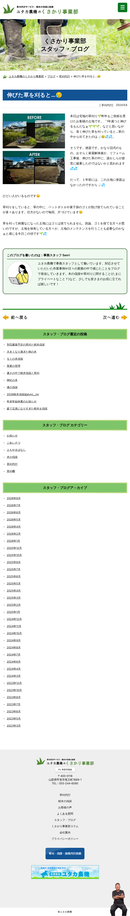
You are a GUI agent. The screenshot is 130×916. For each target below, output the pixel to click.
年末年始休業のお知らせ (22, 401)
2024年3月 (14, 676)
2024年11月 (14, 626)
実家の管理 (13, 366)
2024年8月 (14, 647)
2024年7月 (13, 654)
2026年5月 (14, 519)
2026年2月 (14, 533)
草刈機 (11, 471)
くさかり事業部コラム (65, 826)
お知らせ (12, 435)
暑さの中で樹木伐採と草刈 (23, 373)
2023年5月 (14, 718)
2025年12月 (14, 548)
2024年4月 (14, 668)
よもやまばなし (16, 449)
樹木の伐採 (65, 801)
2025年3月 (14, 597)
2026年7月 (13, 505)
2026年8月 (14, 498)
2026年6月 (14, 512)
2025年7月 (13, 569)
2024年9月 (14, 640)
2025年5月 (14, 583)
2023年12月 (14, 683)
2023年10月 (14, 690)
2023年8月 (14, 697)
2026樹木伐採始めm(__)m (23, 394)
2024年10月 (14, 633)
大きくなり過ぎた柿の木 (22, 351)
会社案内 (65, 832)
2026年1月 (13, 541)
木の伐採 (12, 457)
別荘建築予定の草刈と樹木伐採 (26, 344)
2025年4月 (14, 590)
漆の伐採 (12, 387)
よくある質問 (65, 813)
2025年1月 (13, 612)
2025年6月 (14, 576)
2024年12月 (14, 619)
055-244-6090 (68, 783)
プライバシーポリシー (65, 838)
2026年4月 (14, 526)
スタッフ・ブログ (65, 820)
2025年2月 (14, 604)
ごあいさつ (13, 442)
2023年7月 (13, 704)
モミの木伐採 (15, 358)
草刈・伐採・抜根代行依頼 (65, 853)
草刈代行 (106, 105)
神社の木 (12, 380)
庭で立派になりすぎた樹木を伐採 (27, 408)
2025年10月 (14, 555)
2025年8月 (14, 562)
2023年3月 (14, 725)
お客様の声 (65, 807)
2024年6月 (14, 661)
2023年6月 (14, 711)
